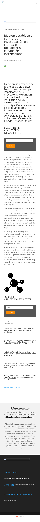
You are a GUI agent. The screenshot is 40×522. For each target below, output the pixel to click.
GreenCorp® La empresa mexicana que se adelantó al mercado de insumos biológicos (19, 330)
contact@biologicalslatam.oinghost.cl (16, 479)
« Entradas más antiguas (12, 387)
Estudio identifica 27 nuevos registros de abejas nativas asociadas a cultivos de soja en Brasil (19, 365)
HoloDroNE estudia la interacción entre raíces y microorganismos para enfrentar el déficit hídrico (20, 353)
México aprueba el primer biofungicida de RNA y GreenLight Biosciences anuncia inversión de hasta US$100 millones (20, 342)
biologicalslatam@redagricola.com (20, 417)
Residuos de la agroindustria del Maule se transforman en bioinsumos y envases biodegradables (20, 377)
